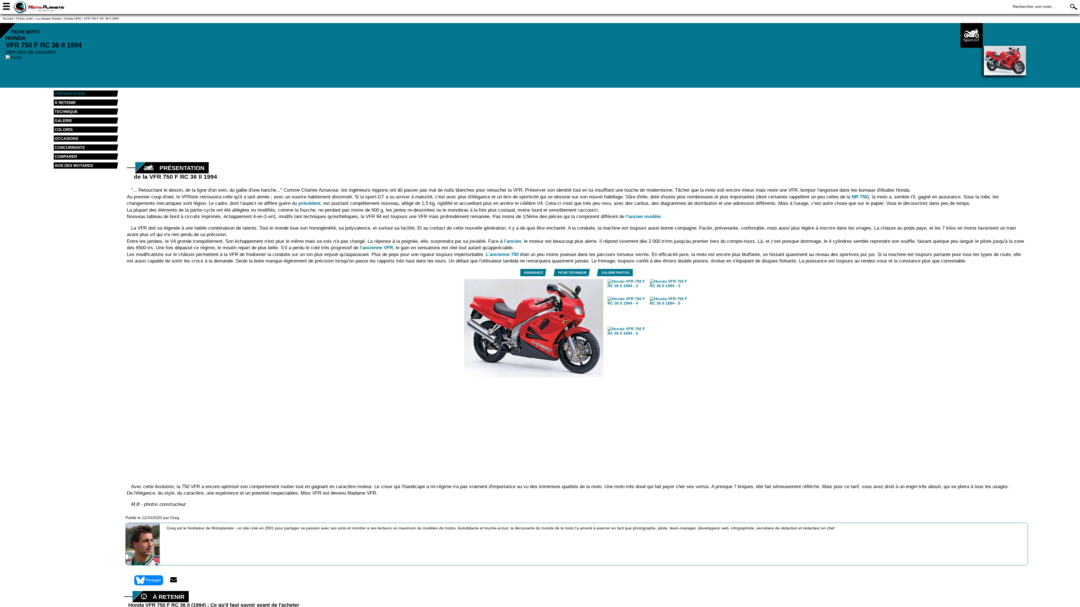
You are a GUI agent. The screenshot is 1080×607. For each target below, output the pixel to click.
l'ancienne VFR (376, 247)
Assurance (533, 272)
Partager (153, 579)
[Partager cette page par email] (173, 580)
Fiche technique (572, 272)
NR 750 (859, 197)
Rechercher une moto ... (1034, 6)
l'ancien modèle (643, 216)
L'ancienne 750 (502, 254)
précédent (309, 203)
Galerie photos (615, 272)
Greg (174, 517)
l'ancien (512, 241)
